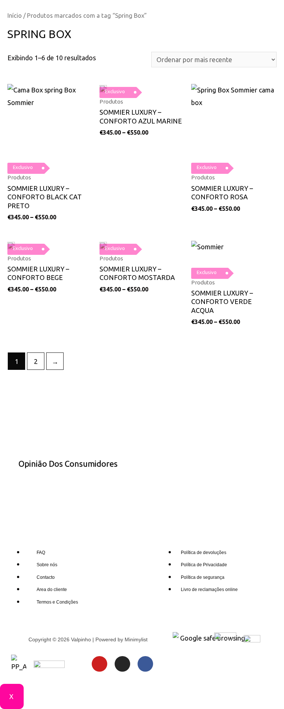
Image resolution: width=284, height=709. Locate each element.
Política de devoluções (203, 552)
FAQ (41, 552)
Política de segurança (202, 577)
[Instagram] (122, 664)
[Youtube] (99, 664)
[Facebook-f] (145, 664)
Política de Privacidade (204, 564)
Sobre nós (47, 564)
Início (14, 15)
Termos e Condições (57, 602)
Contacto (46, 577)
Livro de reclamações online (209, 589)
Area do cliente (52, 589)
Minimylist (136, 639)
